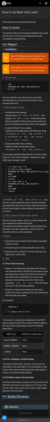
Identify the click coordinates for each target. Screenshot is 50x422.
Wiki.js (29, 420)
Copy (45, 83)
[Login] (46, 3)
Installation (11, 49)
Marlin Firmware (18, 396)
